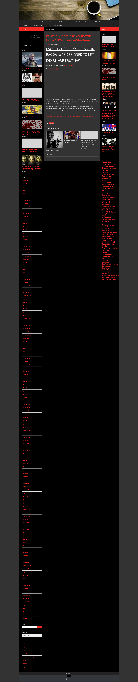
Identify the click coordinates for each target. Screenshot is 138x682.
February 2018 (26, 509)
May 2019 (25, 460)
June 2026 (25, 187)
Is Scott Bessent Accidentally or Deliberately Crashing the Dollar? (30, 100)
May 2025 (25, 229)
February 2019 (26, 470)
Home (22, 21)
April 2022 (25, 351)
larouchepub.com (106, 217)
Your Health (106, 279)
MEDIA (112, 219)
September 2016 (27, 565)
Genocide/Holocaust (109, 210)
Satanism (66, 21)
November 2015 (26, 595)
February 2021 (26, 397)
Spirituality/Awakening (110, 264)
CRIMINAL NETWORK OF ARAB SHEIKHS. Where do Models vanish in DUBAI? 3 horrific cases (31, 132)
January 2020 (26, 434)
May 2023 (25, 308)
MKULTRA (60, 21)
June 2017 (25, 536)
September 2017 (27, 526)
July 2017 (25, 532)
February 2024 (26, 279)
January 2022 (26, 361)
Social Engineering (106, 262)
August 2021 (26, 378)
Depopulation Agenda (39, 25)
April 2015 (25, 618)
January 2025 (26, 243)
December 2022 (26, 325)
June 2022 (25, 345)
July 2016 (25, 572)
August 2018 (26, 489)
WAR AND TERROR (68, 65)
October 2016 (26, 562)
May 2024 (25, 269)
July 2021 (25, 381)
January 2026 (26, 203)
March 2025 (25, 236)
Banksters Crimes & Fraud (77, 21)
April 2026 (25, 193)
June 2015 (25, 611)
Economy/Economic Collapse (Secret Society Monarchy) (109, 206)
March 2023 (25, 315)
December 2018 (26, 476)
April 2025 (25, 233)
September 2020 (27, 414)
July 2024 (25, 262)
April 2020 (25, 424)
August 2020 (26, 417)
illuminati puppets (107, 215)
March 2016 (25, 582)
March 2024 (25, 276)
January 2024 (26, 282)
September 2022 (27, 335)
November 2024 (26, 249)
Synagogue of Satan (107, 267)
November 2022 (26, 328)
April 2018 (25, 503)
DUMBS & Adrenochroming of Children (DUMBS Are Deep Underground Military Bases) (109, 62)
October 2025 (26, 213)
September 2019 (27, 447)
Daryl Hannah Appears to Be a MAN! (31, 84)
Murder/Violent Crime (107, 223)
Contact (25, 653)
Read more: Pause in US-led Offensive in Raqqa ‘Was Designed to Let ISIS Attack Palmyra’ (69, 116)
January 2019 (26, 473)
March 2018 (25, 506)
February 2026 (26, 200)
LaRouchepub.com (106, 219)
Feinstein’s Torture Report (29, 657)
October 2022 (26, 331)
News (104, 225)
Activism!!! (28, 21)
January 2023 (26, 322)
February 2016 (26, 585)
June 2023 (25, 305)
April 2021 (25, 391)
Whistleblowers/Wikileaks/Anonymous (113, 275)
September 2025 (27, 216)
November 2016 (26, 559)
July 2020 (25, 420)
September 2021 (27, 374)
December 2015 (26, 591)
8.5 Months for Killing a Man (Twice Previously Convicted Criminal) (109, 77)
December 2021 (26, 364)
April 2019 (25, 463)
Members (25, 663)
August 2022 (26, 338)
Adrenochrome (36, 21)
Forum (24, 660)
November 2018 (26, 480)
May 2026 (25, 190)
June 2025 (25, 226)
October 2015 (26, 598)
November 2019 (26, 440)
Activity (25, 647)
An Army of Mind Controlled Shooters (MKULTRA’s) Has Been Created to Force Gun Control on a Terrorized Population (108, 95)
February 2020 (26, 430)
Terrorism (52, 123)
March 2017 (25, 545)
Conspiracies (26, 650)
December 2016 (26, 555)
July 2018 (25, 493)
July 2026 (25, 183)
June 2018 (25, 496)
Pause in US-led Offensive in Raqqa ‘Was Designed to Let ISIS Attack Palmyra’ (70, 54)
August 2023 (26, 299)
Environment (111, 208)
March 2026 (25, 197)
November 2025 (26, 210)
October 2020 (26, 410)
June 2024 (25, 266)
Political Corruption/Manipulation (113, 231)
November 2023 (26, 289)
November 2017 (26, 519)
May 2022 (25, 348)
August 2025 (26, 220)
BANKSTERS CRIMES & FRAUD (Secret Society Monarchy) (108, 166)
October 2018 (26, 483)
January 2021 (26, 401)
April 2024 (25, 272)
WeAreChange (110, 273)
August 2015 (26, 605)
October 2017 (26, 522)
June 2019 (25, 457)
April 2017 (25, 542)
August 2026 (26, 180)
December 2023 (26, 285)
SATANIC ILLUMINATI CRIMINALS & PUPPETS (107, 255)
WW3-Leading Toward (108, 277)
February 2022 (26, 358)
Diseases (113, 202)
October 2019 (26, 443)
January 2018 (26, 513)
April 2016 (25, 578)
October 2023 (26, 292)
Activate (25, 644)
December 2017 (26, 516)
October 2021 (26, 371)
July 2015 (25, 608)
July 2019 (25, 453)
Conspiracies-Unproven (26, 25)
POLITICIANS (107, 234)
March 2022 (25, 355)
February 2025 (26, 239)
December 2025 (26, 206)
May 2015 (25, 615)
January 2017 (26, 552)
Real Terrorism (50, 29)
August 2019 (26, 450)
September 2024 (27, 256)
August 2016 (26, 568)
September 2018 (27, 486)
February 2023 (26, 318)
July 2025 (25, 223)
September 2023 (27, 295)
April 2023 (25, 312)
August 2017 (26, 529)
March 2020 (25, 427)
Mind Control (53, 21)
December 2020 (26, 404)
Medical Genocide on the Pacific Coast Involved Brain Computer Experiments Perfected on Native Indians (31, 168)
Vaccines (104, 270)
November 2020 (26, 407)
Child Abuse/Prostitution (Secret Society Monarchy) (108, 193)
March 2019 (25, 466)
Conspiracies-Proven (104, 21)
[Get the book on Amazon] (41, 29)
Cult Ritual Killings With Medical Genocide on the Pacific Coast (30, 150)
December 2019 (26, 437)
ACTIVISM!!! (105, 161)
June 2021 (25, 384)
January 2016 (26, 588)
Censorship (87, 21)
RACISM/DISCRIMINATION (107, 238)
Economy (49, 25)
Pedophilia (104, 227)
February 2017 (26, 549)
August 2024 (26, 259)
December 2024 (26, 246)
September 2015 (27, 601)
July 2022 (25, 341)
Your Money (113, 279)
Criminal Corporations (107, 199)
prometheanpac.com (108, 236)
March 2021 (25, 394)
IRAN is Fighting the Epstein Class (30, 116)
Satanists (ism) (108, 260)
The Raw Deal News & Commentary (31, 69)
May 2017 (25, 539)
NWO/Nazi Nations (111, 225)
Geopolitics (45, 21)
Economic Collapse (57, 25)
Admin (48, 44)
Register (25, 667)
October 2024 (26, 252)
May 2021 (25, 387)
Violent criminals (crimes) (107, 271)
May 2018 (25, 499)
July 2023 (25, 302)
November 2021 (26, 368)
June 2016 (25, 575)
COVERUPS (94, 21)
